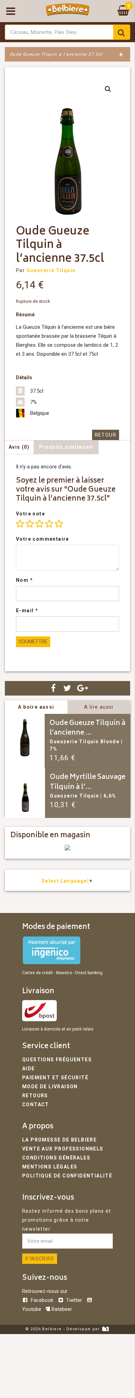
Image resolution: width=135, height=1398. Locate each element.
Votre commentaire (42, 539)
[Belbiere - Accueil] (67, 11)
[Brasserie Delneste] (67, 848)
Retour (105, 435)
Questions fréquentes (57, 1059)
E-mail (27, 610)
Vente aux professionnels (63, 1149)
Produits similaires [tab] (66, 447)
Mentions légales (49, 1166)
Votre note (30, 513)
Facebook (42, 1300)
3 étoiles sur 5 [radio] (39, 524)
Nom (24, 580)
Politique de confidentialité (67, 1175)
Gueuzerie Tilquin (51, 270)
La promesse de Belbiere (59, 1140)
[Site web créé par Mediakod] (105, 1329)
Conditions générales (56, 1158)
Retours (35, 1095)
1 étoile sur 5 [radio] (20, 524)
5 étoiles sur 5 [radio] (59, 524)
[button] (108, 89)
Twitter (74, 1300)
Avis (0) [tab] (19, 447)
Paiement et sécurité (55, 1077)
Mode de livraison (50, 1086)
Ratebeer (61, 1309)
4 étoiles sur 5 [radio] (49, 524)
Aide (28, 1068)
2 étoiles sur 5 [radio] (30, 524)
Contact (35, 1104)
